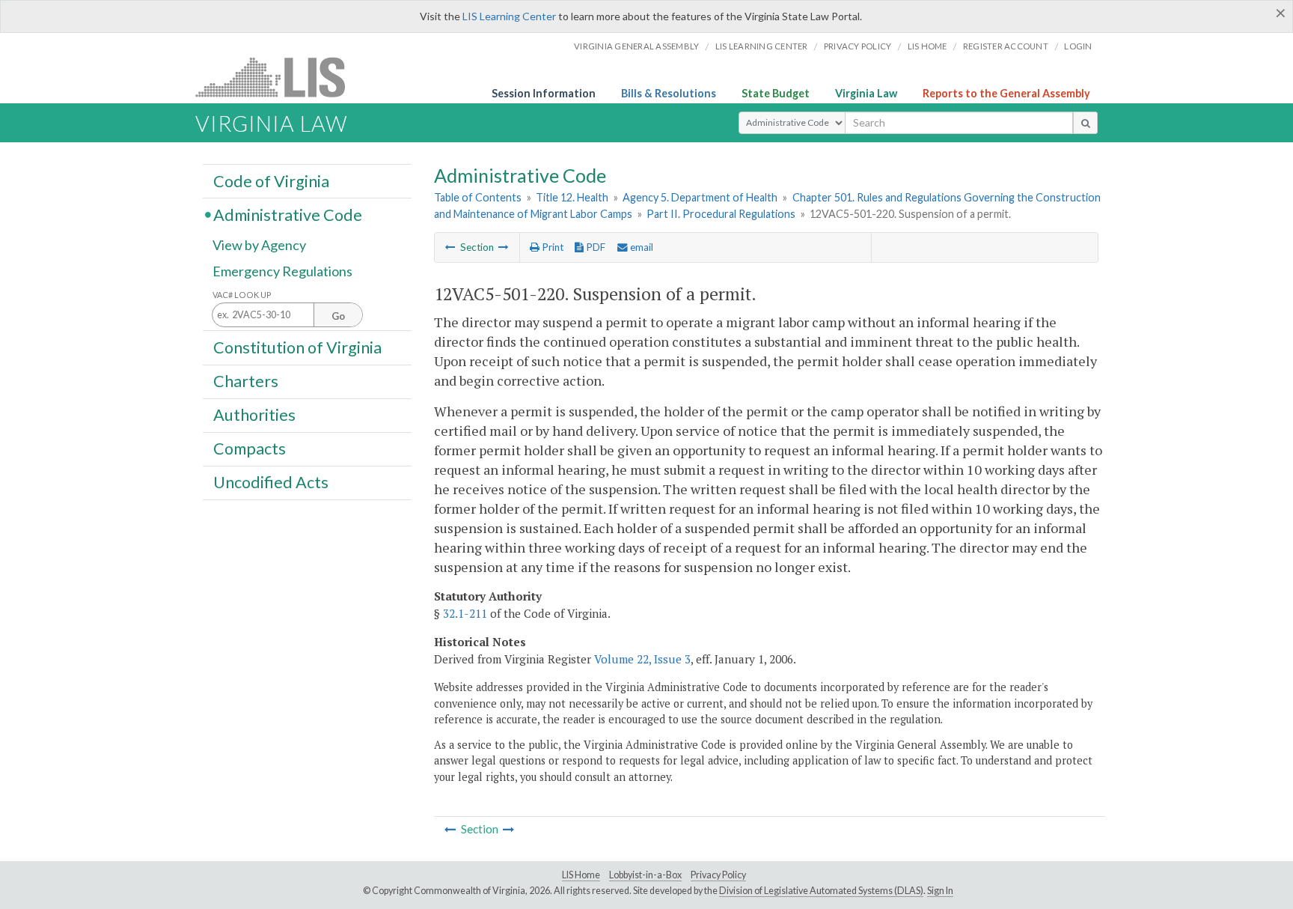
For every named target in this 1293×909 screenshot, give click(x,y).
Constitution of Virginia (297, 346)
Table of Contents (478, 197)
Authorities (254, 415)
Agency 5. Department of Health (700, 197)
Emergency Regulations (282, 271)
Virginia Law (866, 93)
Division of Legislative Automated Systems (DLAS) (821, 890)
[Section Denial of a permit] (450, 247)
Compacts (249, 448)
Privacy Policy (858, 46)
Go (338, 316)
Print (551, 247)
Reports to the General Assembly (1006, 93)
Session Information (544, 93)
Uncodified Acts (270, 482)
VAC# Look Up (242, 295)
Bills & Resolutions (668, 93)
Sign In (940, 890)
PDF (594, 247)
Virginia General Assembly (636, 46)
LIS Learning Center (509, 16)
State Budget (776, 93)
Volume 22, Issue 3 (642, 658)
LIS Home (581, 875)
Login (1078, 46)
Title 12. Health (572, 197)
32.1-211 (465, 613)
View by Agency (259, 245)
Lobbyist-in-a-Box (645, 875)
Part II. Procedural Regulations (720, 213)
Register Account (1005, 46)
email (640, 247)
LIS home (927, 46)
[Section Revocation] (503, 247)
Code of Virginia (271, 180)
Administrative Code (287, 214)
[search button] (1085, 123)
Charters (245, 381)
